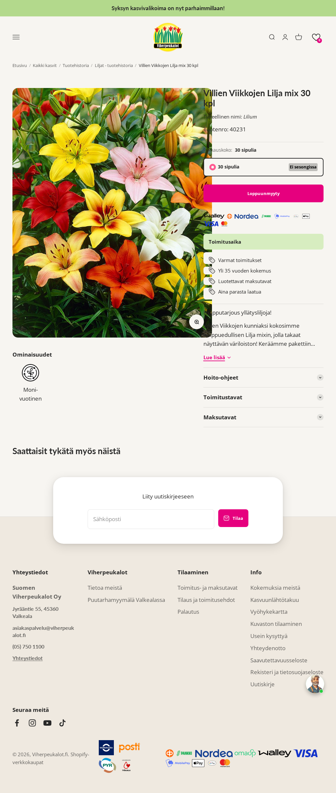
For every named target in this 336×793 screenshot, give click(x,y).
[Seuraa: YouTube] (47, 722)
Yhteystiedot (27, 658)
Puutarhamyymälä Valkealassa (126, 600)
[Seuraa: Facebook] (16, 722)
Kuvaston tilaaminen (276, 624)
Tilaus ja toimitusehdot (206, 600)
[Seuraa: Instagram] (32, 722)
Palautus (188, 611)
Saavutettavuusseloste (278, 660)
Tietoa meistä (105, 587)
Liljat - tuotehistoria (114, 65)
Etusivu (19, 65)
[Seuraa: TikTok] (62, 722)
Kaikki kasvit (45, 65)
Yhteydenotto (267, 648)
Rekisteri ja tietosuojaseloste (287, 672)
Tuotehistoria (76, 65)
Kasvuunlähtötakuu (274, 600)
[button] (316, 37)
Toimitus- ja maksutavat (208, 587)
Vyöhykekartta (268, 611)
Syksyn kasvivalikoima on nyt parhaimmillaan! (168, 8)
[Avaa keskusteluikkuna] (315, 684)
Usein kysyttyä (268, 636)
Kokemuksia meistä (275, 587)
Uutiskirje (262, 684)
